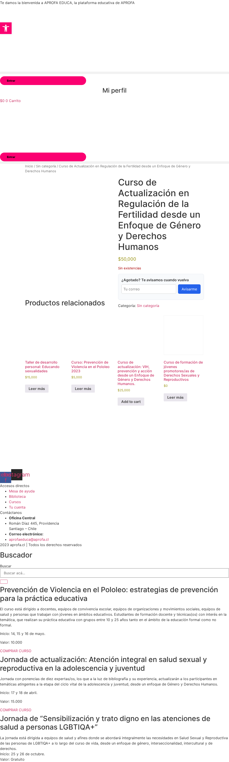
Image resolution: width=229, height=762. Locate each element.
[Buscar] (4, 582)
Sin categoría (46, 166)
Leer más (37, 388)
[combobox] (114, 573)
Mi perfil (114, 90)
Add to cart (131, 401)
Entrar (11, 80)
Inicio (29, 166)
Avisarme (189, 289)
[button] (114, 73)
